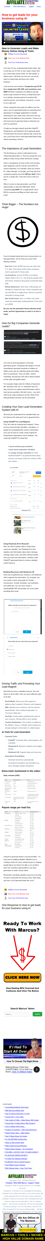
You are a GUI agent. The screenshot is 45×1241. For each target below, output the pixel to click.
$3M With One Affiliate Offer (14, 1110)
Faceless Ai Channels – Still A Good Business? (21, 1130)
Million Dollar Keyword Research (16, 1146)
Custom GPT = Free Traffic (14, 1117)
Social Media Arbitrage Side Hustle (16, 1107)
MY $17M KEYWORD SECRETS (16, 1155)
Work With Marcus (19, 6)
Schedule (7, 6)
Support (31, 6)
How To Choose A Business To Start (17, 1114)
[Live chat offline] (22, 1223)
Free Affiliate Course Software (15, 1165)
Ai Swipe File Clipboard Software (16, 1159)
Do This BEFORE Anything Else (16, 1139)
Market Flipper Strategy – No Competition (19, 1149)
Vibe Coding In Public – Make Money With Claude (22, 1120)
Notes (39, 6)
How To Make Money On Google (16, 1136)
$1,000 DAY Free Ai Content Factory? (17, 1162)
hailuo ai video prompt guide (14, 1142)
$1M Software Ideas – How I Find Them (18, 1168)
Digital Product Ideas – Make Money (17, 1133)
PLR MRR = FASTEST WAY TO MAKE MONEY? (22, 1152)
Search (37, 1014)
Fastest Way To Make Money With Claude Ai (20, 1123)
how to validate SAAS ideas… (15, 1126)
